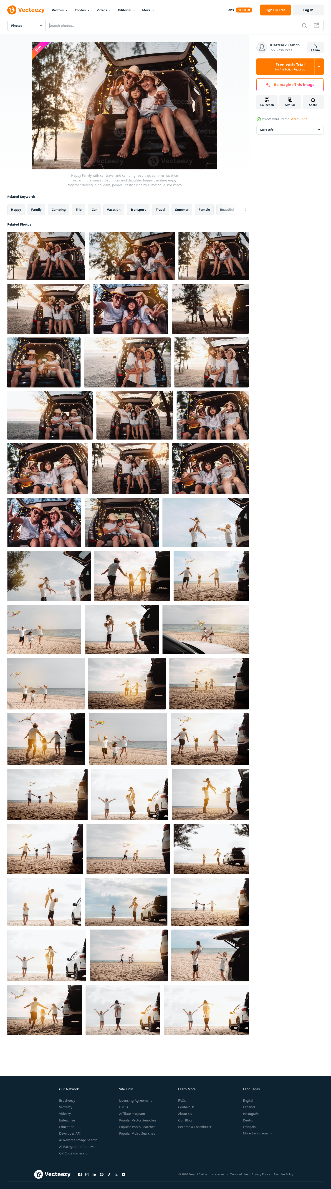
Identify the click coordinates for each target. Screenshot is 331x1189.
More (146, 10)
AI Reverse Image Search (78, 1140)
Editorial (124, 10)
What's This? (299, 119)
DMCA (124, 1107)
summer (182, 209)
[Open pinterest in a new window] (102, 1174)
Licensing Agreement (135, 1100)
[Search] (304, 25)
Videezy (65, 1113)
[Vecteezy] (26, 10)
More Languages (256, 1133)
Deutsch (249, 1120)
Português (251, 1113)
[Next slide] (242, 209)
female (204, 209)
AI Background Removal (77, 1146)
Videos (102, 10)
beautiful (227, 209)
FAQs (182, 1100)
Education (66, 1127)
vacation (114, 209)
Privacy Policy (261, 1174)
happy (16, 209)
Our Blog (185, 1120)
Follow (315, 50)
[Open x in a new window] (116, 1174)
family (36, 209)
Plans (229, 10)
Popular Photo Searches (137, 1127)
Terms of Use (239, 1174)
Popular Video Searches (137, 1133)
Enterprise (67, 1120)
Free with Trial (290, 66)
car (94, 209)
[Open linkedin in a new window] (94, 1174)
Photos (80, 10)
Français (249, 1127)
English (248, 1100)
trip (79, 209)
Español (249, 1107)
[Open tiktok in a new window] (109, 1174)
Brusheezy (67, 1100)
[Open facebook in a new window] (80, 1174)
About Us (185, 1113)
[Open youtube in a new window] (123, 1174)
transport (138, 209)
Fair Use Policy (283, 1174)
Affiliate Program (132, 1113)
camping (59, 209)
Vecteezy (65, 1107)
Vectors (58, 10)
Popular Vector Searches (137, 1120)
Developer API (70, 1133)
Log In (308, 10)
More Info (266, 130)
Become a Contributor (195, 1127)
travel (160, 209)
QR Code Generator (74, 1153)
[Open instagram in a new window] (87, 1174)
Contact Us (186, 1107)
